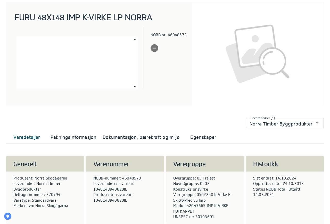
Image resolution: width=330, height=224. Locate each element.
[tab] (26, 137)
